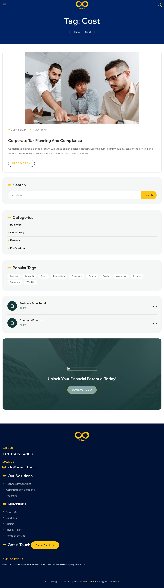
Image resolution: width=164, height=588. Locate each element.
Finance (15, 240)
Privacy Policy (14, 529)
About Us (11, 512)
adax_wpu (40, 129)
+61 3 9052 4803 (17, 454)
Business (16, 224)
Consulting (17, 232)
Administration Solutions (20, 489)
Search (149, 195)
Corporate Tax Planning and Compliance (45, 140)
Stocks (137, 276)
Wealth (30, 282)
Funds (92, 276)
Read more (20, 163)
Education (59, 276)
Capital (14, 276)
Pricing (10, 524)
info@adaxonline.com (23, 467)
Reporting (11, 495)
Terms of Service (15, 535)
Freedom (77, 276)
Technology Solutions (18, 483)
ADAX (93, 581)
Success (15, 282)
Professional (18, 248)
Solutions (11, 518)
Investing (121, 276)
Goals (105, 276)
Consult (29, 276)
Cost (43, 276)
